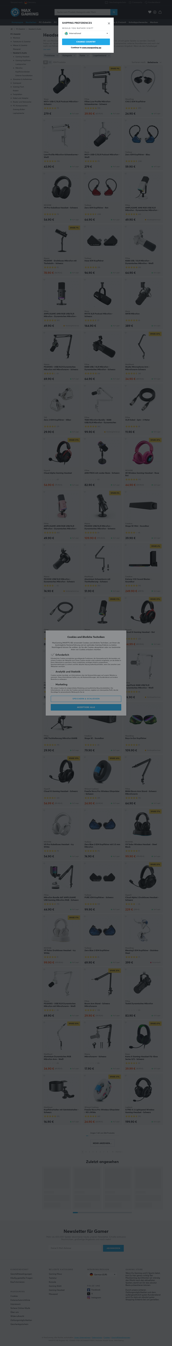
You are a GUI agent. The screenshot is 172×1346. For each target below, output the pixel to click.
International (75, 33)
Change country (86, 42)
